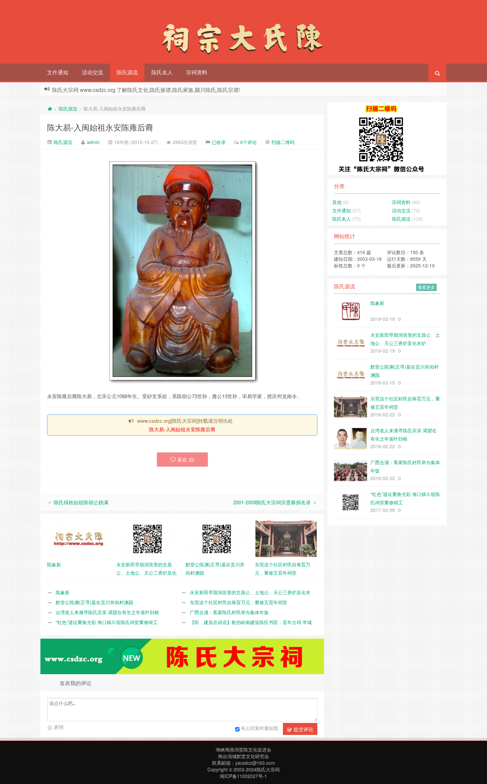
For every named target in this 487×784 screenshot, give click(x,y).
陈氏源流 (127, 72)
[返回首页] (49, 108)
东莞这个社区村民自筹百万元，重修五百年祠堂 (238, 602)
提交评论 (302, 729)
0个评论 (248, 142)
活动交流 (92, 72)
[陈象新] (78, 538)
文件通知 (57, 72)
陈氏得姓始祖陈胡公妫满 (81, 502)
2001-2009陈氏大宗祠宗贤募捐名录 (272, 502)
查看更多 (426, 287)
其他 (337, 202)
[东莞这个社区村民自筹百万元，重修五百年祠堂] (286, 538)
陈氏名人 (162, 72)
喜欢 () (185, 459)
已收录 (219, 142)
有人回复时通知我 (259, 728)
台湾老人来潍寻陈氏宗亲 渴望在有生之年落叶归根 (107, 612)
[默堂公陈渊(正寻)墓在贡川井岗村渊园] (216, 538)
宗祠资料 (196, 72)
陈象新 (63, 592)
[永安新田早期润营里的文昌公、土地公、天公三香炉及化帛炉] (147, 538)
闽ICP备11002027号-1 (243, 776)
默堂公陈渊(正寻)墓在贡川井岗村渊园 (94, 602)
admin (93, 142)
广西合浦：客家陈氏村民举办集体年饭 (229, 612)
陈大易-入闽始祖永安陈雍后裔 (100, 127)
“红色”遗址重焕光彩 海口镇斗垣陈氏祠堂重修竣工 (107, 622)
